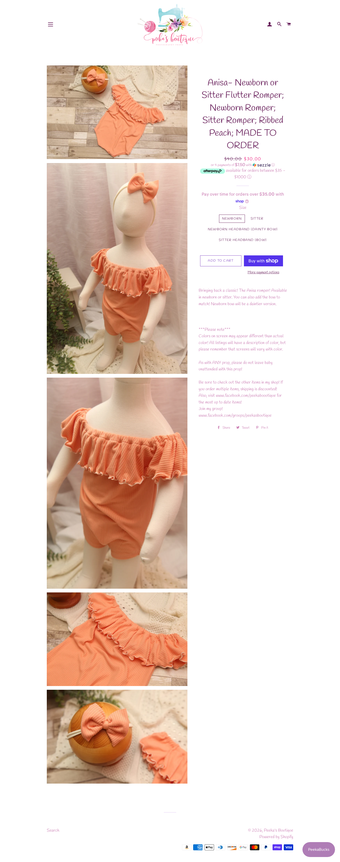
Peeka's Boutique (278, 830)
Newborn (232, 219)
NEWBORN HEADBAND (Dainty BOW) (243, 229)
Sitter (257, 219)
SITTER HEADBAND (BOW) (243, 240)
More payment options (263, 272)
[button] (243, 165)
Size (242, 208)
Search (53, 830)
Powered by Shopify (276, 837)
